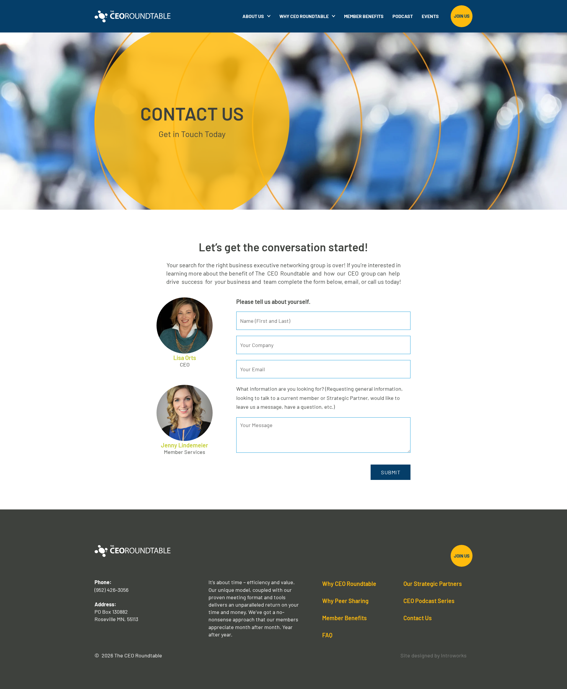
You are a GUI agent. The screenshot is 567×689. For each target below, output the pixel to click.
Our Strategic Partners (432, 583)
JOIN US (462, 16)
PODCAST (402, 16)
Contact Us (417, 617)
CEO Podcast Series (428, 600)
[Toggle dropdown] (333, 16)
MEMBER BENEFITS (364, 16)
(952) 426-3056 (111, 590)
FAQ (327, 634)
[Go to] (269, 16)
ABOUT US (253, 16)
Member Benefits (344, 617)
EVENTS (430, 16)
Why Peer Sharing (345, 600)
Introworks (454, 655)
